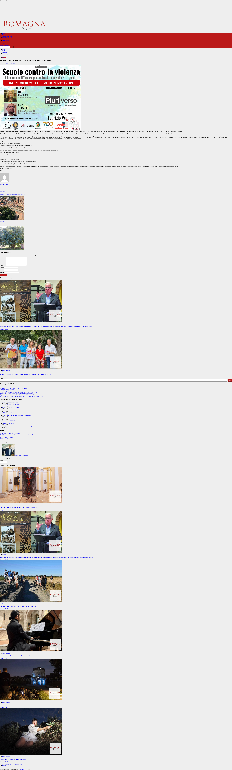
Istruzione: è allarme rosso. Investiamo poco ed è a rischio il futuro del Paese (17, 387)
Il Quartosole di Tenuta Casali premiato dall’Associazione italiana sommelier (17, 395)
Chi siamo (4, 41)
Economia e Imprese (7, 39)
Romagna (4, 57)
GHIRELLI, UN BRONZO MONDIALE (10, 407)
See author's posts (4, 187)
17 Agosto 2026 (3, 377)
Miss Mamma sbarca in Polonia (7, 389)
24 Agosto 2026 (3, 329)
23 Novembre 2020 (11, 64)
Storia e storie (5, 40)
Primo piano (5, 35)
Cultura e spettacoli (7, 37)
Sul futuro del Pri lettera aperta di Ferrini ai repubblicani (13, 388)
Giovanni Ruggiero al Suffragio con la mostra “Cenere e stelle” (18, 507)
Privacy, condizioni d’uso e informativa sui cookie (12, 764)
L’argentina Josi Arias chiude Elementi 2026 (13, 759)
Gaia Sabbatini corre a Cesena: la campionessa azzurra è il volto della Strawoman (18, 434)
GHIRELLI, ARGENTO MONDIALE (10, 418)
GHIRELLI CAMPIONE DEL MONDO (10, 404)
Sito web (2, 272)
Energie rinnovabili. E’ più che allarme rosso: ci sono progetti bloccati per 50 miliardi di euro (21, 396)
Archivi (1, 460)
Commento (3, 265)
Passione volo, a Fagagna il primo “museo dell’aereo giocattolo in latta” (16, 393)
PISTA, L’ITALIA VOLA (7, 412)
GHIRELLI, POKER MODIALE (8, 420)
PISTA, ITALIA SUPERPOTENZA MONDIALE (10, 433)
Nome (2, 267)
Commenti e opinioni (7, 36)
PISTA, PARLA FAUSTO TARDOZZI (10, 402)
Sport (3, 43)
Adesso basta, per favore (5, 391)
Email (2, 270)
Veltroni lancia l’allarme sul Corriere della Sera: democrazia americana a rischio (18, 392)
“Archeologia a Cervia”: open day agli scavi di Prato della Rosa (18, 606)
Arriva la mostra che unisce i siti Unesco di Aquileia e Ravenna (16, 415)
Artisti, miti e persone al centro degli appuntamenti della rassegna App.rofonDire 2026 (25, 374)
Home (3, 33)
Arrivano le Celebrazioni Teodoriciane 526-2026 (14, 705)
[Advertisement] (116, 10)
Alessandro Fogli (3, 64)
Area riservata (5, 767)
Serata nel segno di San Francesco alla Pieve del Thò (15, 656)
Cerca (1, 378)
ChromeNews (21, 769)
